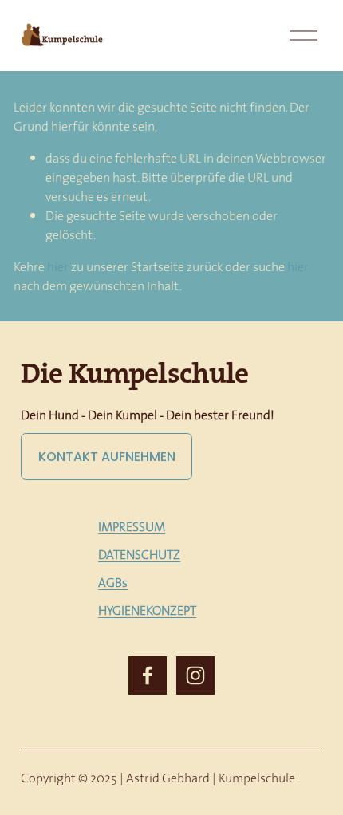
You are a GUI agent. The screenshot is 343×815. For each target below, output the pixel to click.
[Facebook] (147, 675)
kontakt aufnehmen (106, 456)
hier (58, 266)
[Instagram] (195, 675)
